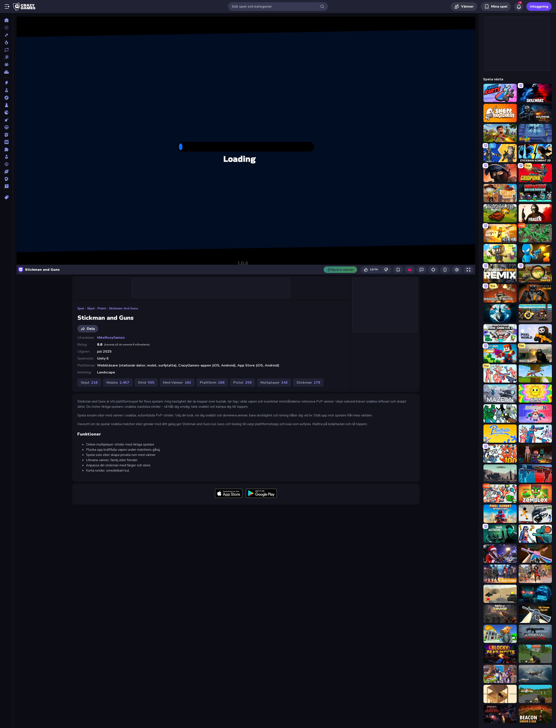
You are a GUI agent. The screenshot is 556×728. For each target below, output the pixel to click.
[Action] (6, 83)
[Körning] (6, 127)
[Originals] (6, 57)
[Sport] (6, 171)
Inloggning (539, 6)
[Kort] (6, 134)
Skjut (90, 308)
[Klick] (6, 120)
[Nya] (6, 35)
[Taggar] (6, 197)
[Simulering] (6, 156)
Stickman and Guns (123, 308)
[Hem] (6, 20)
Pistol (102, 308)
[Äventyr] (6, 97)
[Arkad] (6, 90)
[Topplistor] (6, 72)
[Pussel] (6, 149)
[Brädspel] (6, 105)
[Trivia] (6, 186)
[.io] (6, 112)
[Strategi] (6, 179)
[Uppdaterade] (6, 49)
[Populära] (6, 42)
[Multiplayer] (6, 64)
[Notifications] (518, 6)
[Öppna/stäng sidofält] (7, 6)
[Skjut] (6, 164)
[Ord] (6, 142)
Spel (80, 308)
